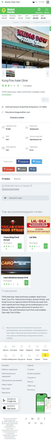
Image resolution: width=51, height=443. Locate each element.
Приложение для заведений (8, 375)
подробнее (6, 94)
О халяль (30, 369)
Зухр (20, 17)
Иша (43, 17)
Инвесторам (7, 384)
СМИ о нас (31, 386)
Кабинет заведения (9, 369)
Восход (13, 17)
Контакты (31, 390)
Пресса (30, 382)
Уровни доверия (33, 373)
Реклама (5, 365)
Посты (17, 179)
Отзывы (6, 179)
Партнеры (6, 389)
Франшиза (6, 393)
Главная (16, 22)
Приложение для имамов (12, 380)
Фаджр (4, 17)
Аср (27, 17)
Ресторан (26, 22)
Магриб (36, 17)
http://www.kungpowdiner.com (17, 112)
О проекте (31, 378)
